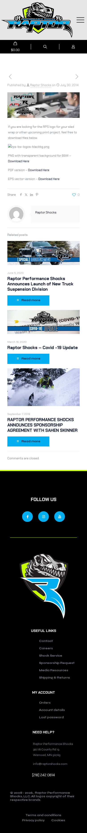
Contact (46, 641)
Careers (46, 648)
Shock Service (50, 655)
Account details (52, 710)
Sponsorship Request (57, 663)
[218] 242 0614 (43, 775)
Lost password (51, 717)
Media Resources (53, 670)
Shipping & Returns (54, 677)
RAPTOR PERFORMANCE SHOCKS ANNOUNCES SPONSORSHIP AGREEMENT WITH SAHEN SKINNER (42, 425)
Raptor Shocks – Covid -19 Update (42, 347)
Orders (45, 703)
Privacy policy (33, 820)
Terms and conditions (43, 815)
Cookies (58, 820)
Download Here (18, 161)
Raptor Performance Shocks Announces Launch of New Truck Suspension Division (40, 284)
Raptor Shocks (40, 85)
